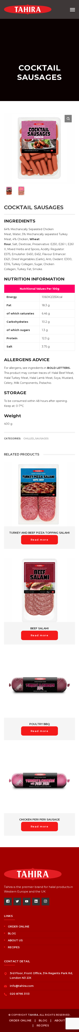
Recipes (14, 947)
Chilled (28, 438)
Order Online (18, 926)
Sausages (42, 438)
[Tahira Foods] (27, 9)
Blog (12, 933)
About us (15, 940)
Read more (40, 539)
